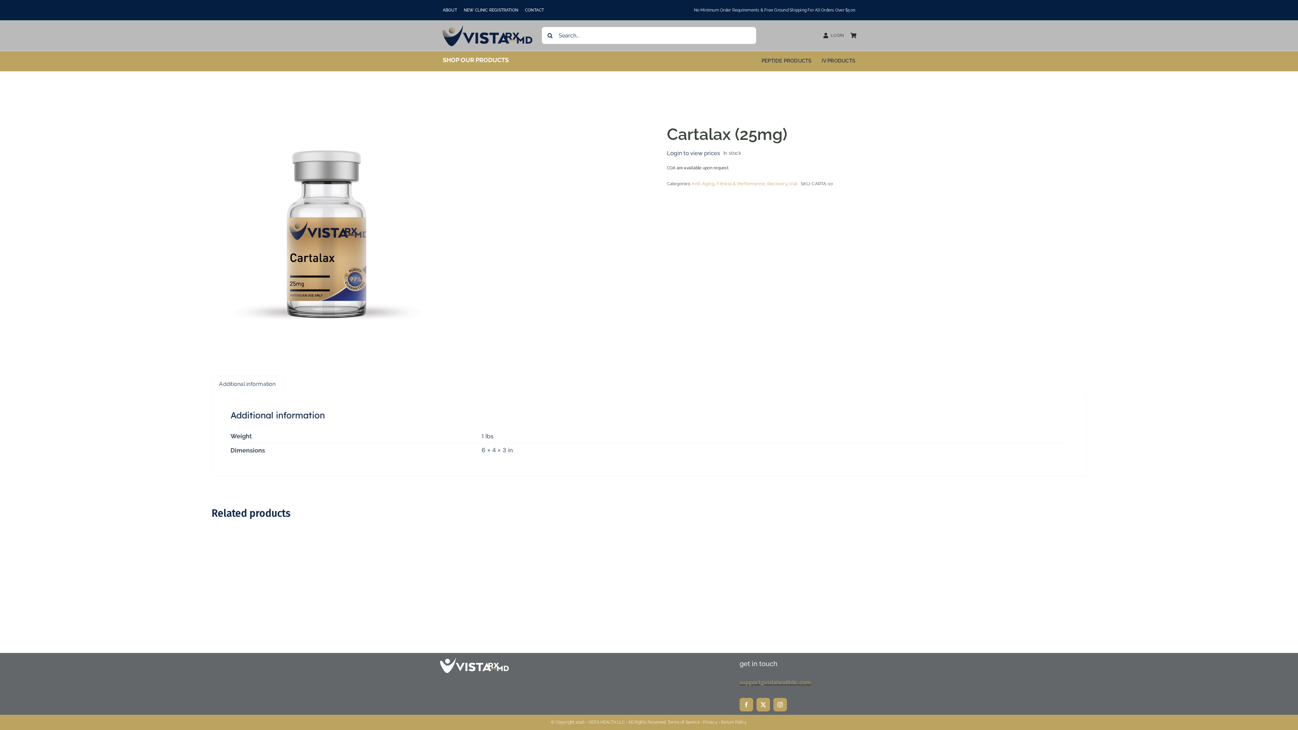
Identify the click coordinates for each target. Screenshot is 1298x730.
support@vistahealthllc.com (775, 682)
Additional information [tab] (247, 384)
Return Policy (734, 722)
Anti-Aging (703, 183)
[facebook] (746, 704)
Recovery (777, 183)
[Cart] (853, 36)
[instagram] (780, 704)
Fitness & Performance (741, 183)
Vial (793, 183)
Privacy (710, 722)
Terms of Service (684, 722)
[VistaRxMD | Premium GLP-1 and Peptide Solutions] (487, 26)
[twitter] (763, 704)
